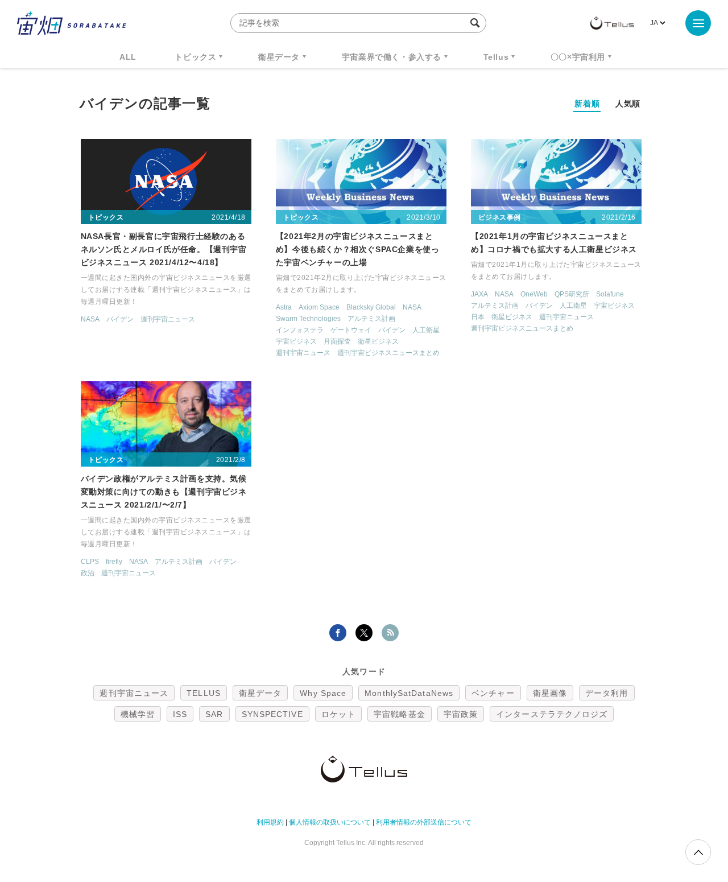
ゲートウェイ (350, 330)
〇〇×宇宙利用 (578, 56)
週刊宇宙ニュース (167, 319)
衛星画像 (550, 693)
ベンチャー (493, 693)
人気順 (627, 103)
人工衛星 (426, 330)
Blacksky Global (371, 307)
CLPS (90, 562)
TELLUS (204, 693)
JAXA (479, 294)
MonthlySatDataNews (409, 693)
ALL (127, 56)
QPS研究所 (572, 294)
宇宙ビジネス (296, 341)
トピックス (195, 56)
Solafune (610, 294)
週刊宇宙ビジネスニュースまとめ (388, 353)
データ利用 (606, 693)
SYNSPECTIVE (272, 714)
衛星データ (279, 56)
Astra (284, 307)
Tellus (496, 56)
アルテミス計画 (371, 319)
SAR (214, 714)
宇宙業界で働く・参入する (391, 56)
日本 (478, 317)
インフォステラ (300, 330)
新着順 (586, 103)
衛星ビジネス (378, 341)
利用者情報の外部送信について (423, 822)
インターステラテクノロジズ (551, 714)
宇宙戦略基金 (399, 714)
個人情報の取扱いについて (330, 822)
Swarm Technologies (308, 319)
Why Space (323, 693)
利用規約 (270, 822)
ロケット (338, 714)
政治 (87, 573)
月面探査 (337, 341)
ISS (180, 714)
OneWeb (534, 294)
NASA (90, 319)
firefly (114, 562)
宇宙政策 (461, 714)
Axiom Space (319, 307)
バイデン (120, 319)
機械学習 (138, 714)
